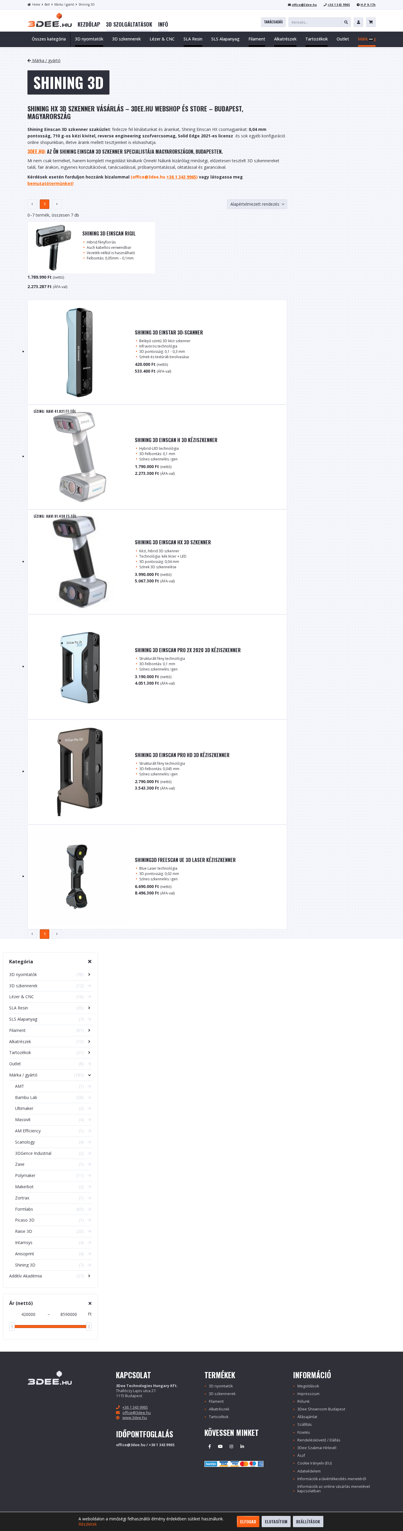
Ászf (301, 1455)
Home (36, 4)
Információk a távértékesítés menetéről (331, 1479)
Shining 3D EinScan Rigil (109, 233)
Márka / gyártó (64, 4)
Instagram (231, 1446)
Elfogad (248, 1521)
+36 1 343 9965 (338, 5)
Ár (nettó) (21, 1303)
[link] (89, 24)
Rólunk (303, 1401)
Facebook (209, 1446)
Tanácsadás (273, 21)
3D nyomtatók (221, 1386)
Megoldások (308, 1386)
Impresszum (308, 1394)
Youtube (220, 1446)
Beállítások (308, 1521)
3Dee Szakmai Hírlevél (316, 1448)
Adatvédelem (309, 1471)
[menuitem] (89, 24)
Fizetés (303, 1432)
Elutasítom (276, 1521)
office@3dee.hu (304, 5)
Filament (216, 1401)
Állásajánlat (307, 1417)
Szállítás (304, 1424)
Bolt (47, 4)
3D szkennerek (222, 1394)
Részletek (87, 1524)
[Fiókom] (358, 22)
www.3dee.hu (134, 1417)
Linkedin (242, 1446)
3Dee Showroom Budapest (321, 1409)
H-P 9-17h (368, 5)
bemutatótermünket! (50, 183)
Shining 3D (86, 4)
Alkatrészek (219, 1409)
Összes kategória (49, 39)
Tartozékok (218, 1417)
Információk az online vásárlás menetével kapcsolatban (333, 1488)
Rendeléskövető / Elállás (318, 1440)
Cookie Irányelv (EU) (314, 1463)
